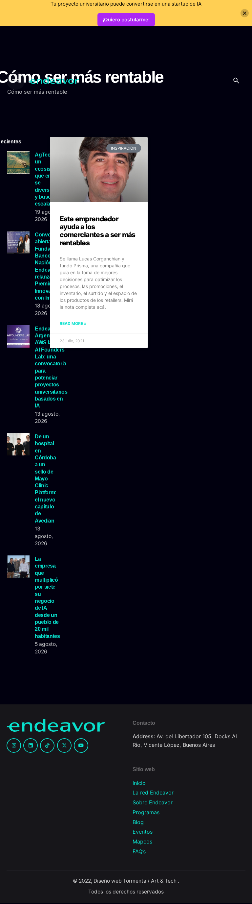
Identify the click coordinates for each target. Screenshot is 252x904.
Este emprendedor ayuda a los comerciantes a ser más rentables (98, 231)
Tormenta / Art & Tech (150, 881)
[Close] (245, 13)
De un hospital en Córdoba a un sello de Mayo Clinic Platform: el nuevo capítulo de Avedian (45, 478)
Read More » (73, 323)
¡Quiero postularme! (126, 19)
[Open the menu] (16, 80)
